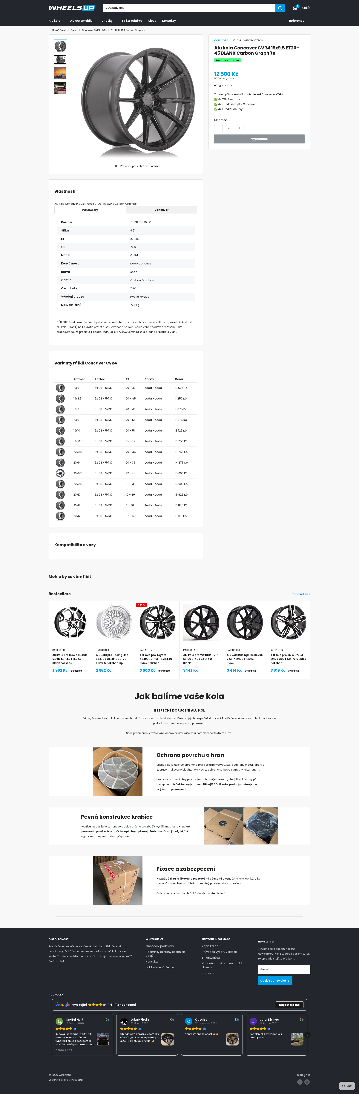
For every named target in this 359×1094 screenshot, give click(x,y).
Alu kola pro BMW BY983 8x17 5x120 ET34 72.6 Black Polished (288, 659)
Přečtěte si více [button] (64, 1049)
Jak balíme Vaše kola (160, 967)
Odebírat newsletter (275, 981)
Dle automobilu (81, 21)
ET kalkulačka (132, 21)
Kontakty (169, 21)
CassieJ (201, 1020)
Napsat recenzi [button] (289, 1005)
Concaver (221, 40)
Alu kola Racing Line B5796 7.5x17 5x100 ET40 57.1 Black (245, 659)
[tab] (90, 210)
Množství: (221, 120)
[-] (218, 128)
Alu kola (54, 21)
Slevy (152, 21)
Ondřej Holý (74, 1020)
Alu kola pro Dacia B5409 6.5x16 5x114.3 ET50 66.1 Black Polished (69, 659)
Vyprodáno (259, 139)
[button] (307, 1034)
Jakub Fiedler (141, 1020)
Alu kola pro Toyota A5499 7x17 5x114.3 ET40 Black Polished (156, 659)
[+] (239, 128)
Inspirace (208, 973)
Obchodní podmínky (160, 946)
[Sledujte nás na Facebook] (300, 1082)
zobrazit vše (301, 594)
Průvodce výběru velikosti (219, 952)
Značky (107, 21)
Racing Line (59, 650)
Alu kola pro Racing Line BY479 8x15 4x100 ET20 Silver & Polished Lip (112, 659)
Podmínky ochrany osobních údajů (165, 954)
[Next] (310, 630)
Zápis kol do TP (212, 946)
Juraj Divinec (269, 1020)
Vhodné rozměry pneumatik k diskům (222, 965)
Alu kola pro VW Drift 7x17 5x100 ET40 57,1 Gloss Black (200, 659)
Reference (296, 21)
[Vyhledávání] (280, 8)
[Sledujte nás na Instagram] (307, 1082)
